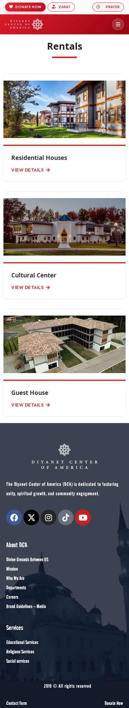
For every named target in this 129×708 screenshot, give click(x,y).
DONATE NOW (28, 7)
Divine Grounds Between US (27, 559)
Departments (16, 587)
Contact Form (16, 703)
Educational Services (22, 642)
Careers (12, 597)
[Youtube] (83, 517)
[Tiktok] (66, 517)
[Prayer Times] (108, 7)
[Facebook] (14, 517)
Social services (17, 661)
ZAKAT (65, 7)
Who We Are (15, 578)
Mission (12, 569)
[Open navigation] (118, 24)
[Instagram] (48, 517)
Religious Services (20, 651)
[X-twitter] (31, 517)
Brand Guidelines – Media (26, 606)
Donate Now (114, 703)
